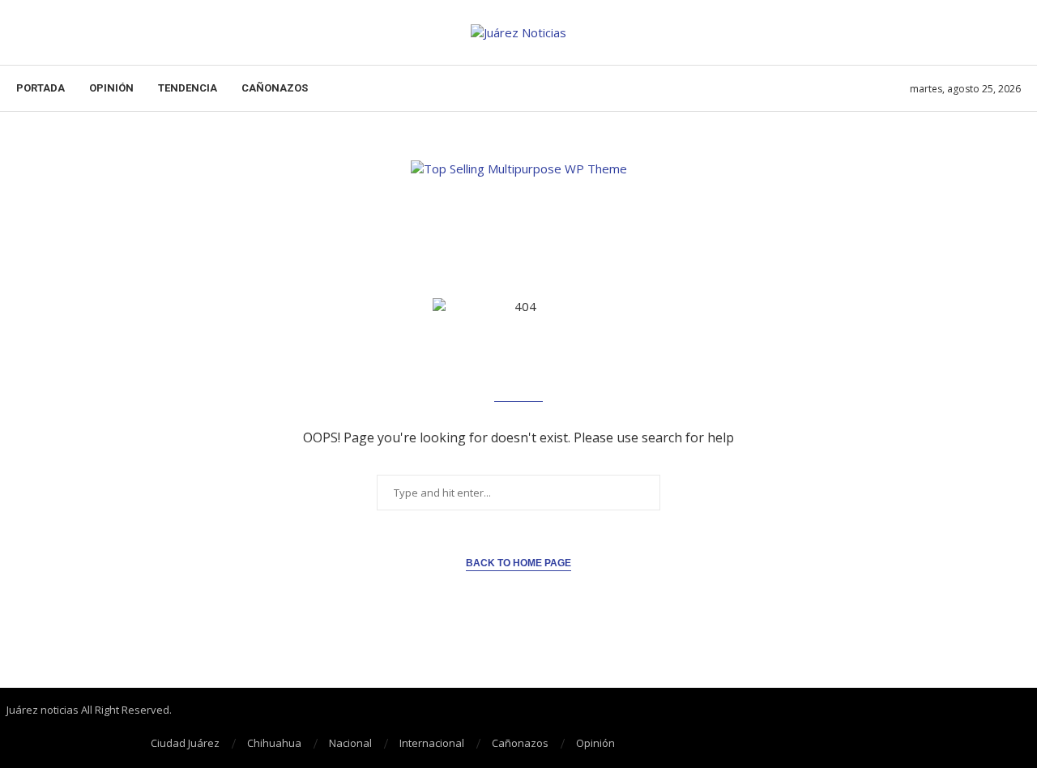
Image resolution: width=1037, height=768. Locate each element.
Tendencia (187, 88)
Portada (40, 88)
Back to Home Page (518, 563)
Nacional (350, 743)
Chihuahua (274, 743)
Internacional (431, 743)
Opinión (111, 88)
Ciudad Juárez (185, 743)
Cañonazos (274, 88)
